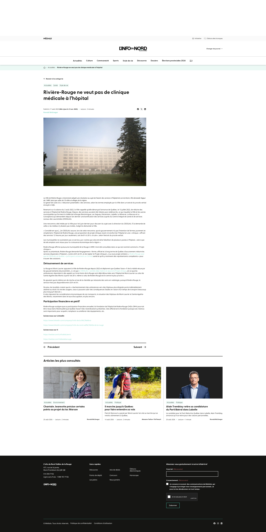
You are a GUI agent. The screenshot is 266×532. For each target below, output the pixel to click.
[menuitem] (214, 49)
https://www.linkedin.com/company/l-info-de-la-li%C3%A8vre (67, 320)
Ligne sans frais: (56, 477)
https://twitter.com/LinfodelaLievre (57, 334)
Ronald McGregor (50, 112)
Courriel (174, 469)
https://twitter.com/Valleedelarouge (57, 339)
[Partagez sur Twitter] (141, 109)
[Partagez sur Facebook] (138, 109)
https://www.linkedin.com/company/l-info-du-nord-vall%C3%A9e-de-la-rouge (73, 325)
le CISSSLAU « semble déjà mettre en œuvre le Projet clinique (102, 271)
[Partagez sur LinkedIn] (145, 109)
